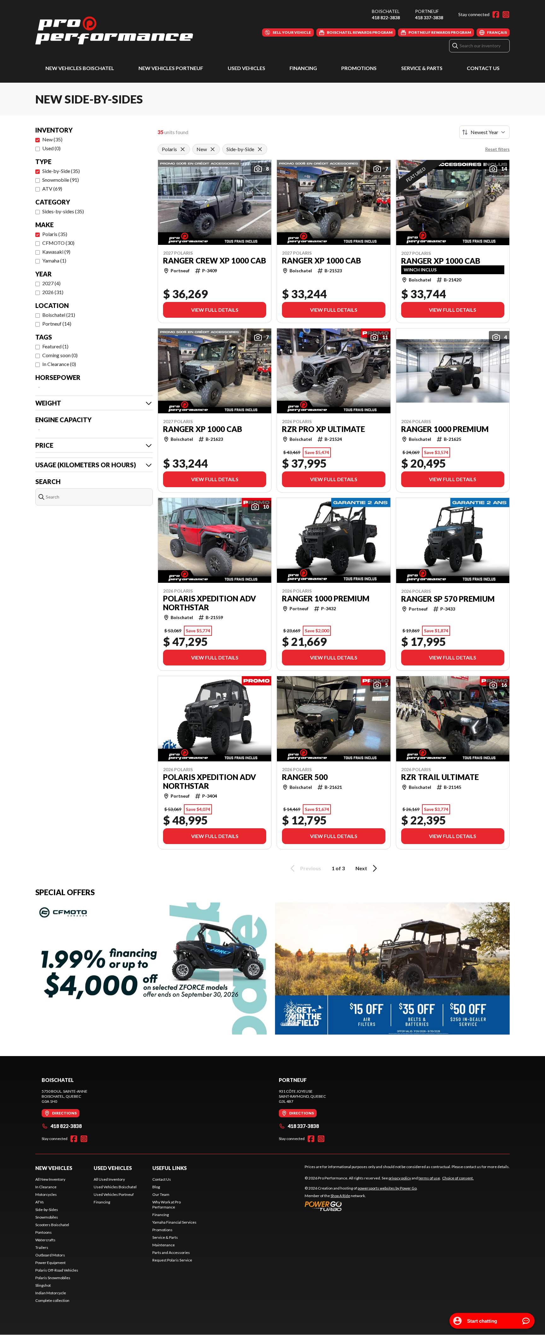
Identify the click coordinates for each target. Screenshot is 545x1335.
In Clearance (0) (59, 364)
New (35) (52, 139)
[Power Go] (361, 1206)
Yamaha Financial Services (174, 1222)
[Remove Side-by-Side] (260, 149)
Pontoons (43, 1232)
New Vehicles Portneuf (170, 68)
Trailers (41, 1247)
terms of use (429, 1178)
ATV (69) (52, 189)
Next (361, 868)
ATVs (39, 1202)
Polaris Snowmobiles (52, 1277)
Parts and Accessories (171, 1252)
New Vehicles (53, 1168)
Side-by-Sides (46, 1209)
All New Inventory (50, 1179)
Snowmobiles (46, 1217)
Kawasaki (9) (56, 252)
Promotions (359, 68)
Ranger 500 (305, 777)
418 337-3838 (429, 17)
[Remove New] (212, 149)
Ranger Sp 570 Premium (448, 598)
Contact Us (483, 68)
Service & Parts (421, 68)
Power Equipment (50, 1262)
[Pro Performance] (114, 30)
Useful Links (169, 1168)
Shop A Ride (340, 1195)
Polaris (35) (54, 234)
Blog (156, 1186)
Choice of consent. (458, 1178)
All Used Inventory (109, 1179)
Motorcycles (46, 1194)
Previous (310, 868)
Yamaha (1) (54, 260)
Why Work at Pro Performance (166, 1204)
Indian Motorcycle (50, 1293)
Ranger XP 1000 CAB (321, 260)
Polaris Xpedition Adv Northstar (209, 603)
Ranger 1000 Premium (445, 429)
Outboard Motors (50, 1255)
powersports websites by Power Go (387, 1188)
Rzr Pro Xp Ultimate (323, 429)
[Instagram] (506, 14)
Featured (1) (55, 346)
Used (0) (51, 148)
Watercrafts (45, 1240)
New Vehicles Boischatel (79, 68)
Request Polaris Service (172, 1260)
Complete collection (52, 1300)
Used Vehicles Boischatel (115, 1186)
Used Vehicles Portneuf (114, 1194)
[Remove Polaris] (182, 149)
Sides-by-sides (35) (63, 211)
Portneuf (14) (56, 324)
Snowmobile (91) (60, 180)
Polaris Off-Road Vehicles (56, 1270)
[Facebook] (496, 14)
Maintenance (163, 1245)
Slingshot (43, 1285)
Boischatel (386, 11)
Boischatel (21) (58, 315)
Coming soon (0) (60, 355)
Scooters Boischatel (52, 1224)
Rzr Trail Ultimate (440, 777)
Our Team (160, 1194)
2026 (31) (52, 292)
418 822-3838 (386, 17)
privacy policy (400, 1178)
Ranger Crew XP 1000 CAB (214, 260)
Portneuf (427, 11)
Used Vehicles (246, 68)
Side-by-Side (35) (61, 171)
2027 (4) (51, 283)
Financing (303, 68)
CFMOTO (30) (58, 243)
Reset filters (497, 149)
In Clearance (45, 1186)
